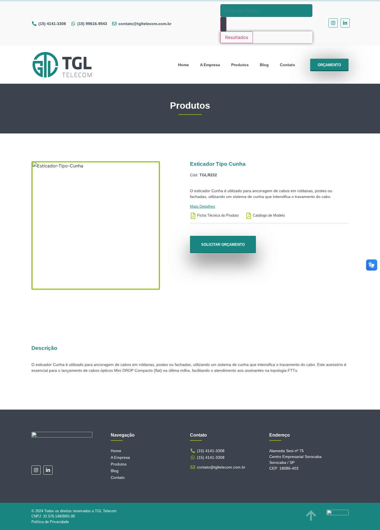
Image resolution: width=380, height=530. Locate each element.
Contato (287, 65)
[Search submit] (223, 24)
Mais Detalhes (202, 206)
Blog (264, 65)
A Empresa (210, 65)
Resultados (236, 37)
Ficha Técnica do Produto (218, 215)
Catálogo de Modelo (269, 215)
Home (183, 65)
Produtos (240, 65)
